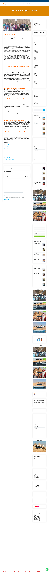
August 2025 (35, 42)
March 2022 (35, 75)
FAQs (37, 3)
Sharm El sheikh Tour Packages (9, 159)
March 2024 (35, 60)
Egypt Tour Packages (37, 458)
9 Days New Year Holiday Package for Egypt (37, 183)
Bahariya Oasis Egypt (36, 22)
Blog (34, 3)
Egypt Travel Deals (36, 23)
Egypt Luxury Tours (36, 464)
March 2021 (35, 81)
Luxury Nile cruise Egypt (36, 25)
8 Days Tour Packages (37, 516)
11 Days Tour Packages (37, 519)
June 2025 (35, 44)
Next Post (27, 167)
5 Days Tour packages (37, 514)
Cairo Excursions (7, 144)
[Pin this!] (41, 340)
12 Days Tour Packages (37, 520)
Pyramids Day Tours (37, 473)
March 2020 (35, 83)
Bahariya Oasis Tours (37, 477)
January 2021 (35, 82)
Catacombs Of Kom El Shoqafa (23, 168)
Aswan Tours (35, 474)
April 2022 (35, 74)
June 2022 (35, 73)
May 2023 (35, 67)
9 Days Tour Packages (37, 517)
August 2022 (35, 72)
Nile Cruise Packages (37, 459)
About (40, 3)
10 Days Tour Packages (37, 518)
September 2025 (36, 41)
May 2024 (35, 58)
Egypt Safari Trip (7, 148)
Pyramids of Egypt (36, 103)
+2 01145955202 (36, 485)
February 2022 (35, 76)
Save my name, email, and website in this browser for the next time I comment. (14, 197)
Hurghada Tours (36, 476)
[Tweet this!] (39, 340)
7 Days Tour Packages (37, 515)
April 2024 (35, 59)
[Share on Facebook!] (37, 340)
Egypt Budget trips (7, 157)
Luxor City (35, 102)
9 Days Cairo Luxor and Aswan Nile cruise (37, 167)
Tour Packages (24, 3)
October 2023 (35, 66)
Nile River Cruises (36, 463)
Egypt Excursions (29, 3)
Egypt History (27, 176)
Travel (34, 104)
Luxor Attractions (36, 101)
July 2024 (35, 57)
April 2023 (35, 68)
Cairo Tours (35, 472)
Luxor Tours (35, 475)
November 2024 (36, 52)
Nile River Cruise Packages (37, 26)
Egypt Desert (7, 176)
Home (19, 3)
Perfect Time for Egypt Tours (10, 168)
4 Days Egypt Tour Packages (38, 513)
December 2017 (35, 84)
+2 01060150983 (36, 486)
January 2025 (35, 50)
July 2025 (35, 43)
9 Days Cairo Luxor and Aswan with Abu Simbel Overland (37, 178)
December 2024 (36, 51)
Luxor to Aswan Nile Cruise (37, 24)
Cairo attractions (36, 96)
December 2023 (36, 64)
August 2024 (35, 56)
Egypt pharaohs (36, 152)
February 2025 (35, 49)
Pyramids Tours (6, 146)
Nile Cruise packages (7, 150)
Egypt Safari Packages (37, 462)
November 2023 (36, 65)
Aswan (34, 95)
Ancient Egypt (35, 94)
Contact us (44, 3)
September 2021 (36, 80)
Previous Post (7, 167)
